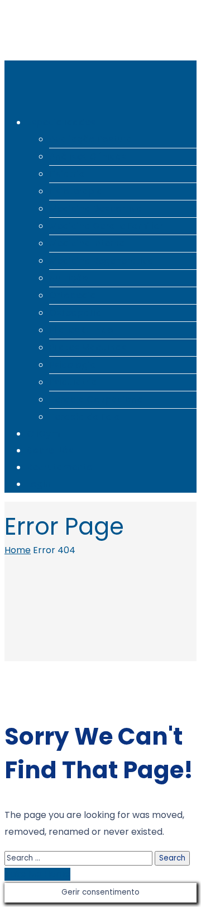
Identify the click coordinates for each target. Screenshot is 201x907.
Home (17, 550)
